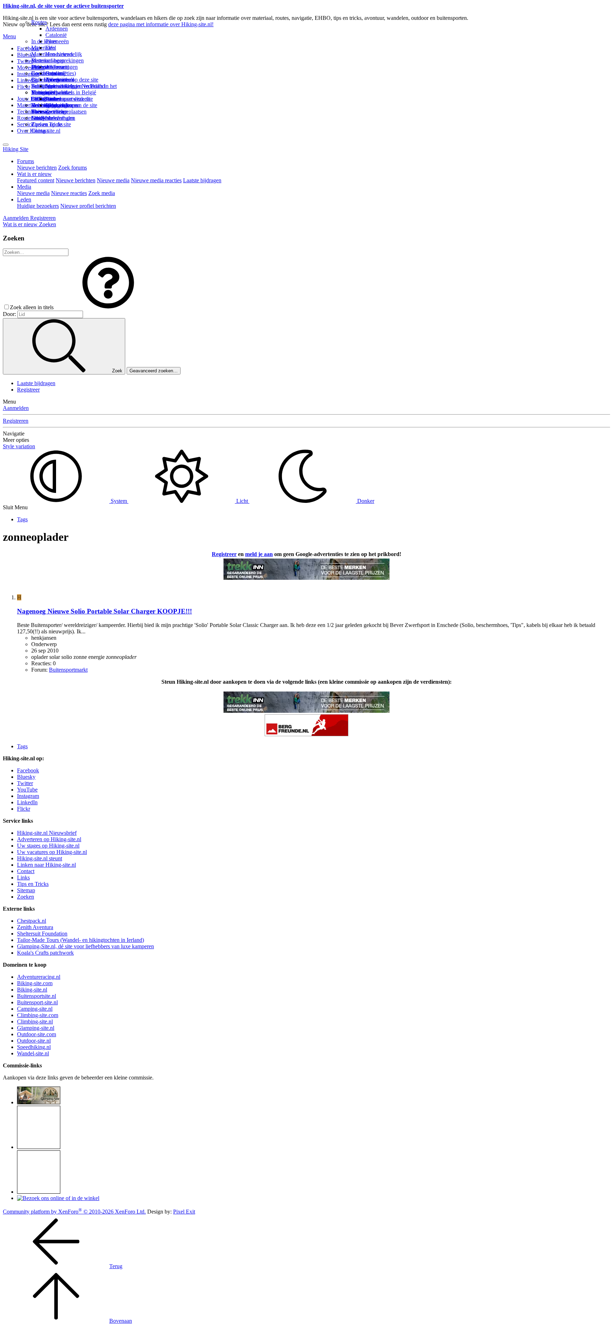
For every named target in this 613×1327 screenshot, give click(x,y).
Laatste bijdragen (202, 180)
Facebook (28, 48)
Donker (365, 501)
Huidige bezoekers (38, 206)
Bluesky (26, 777)
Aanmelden (16, 408)
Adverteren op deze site (71, 80)
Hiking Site (15, 149)
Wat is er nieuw (34, 174)
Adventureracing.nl (38, 977)
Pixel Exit (184, 1212)
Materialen (43, 48)
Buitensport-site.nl (37, 1002)
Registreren (15, 421)
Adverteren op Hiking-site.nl (49, 839)
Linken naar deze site (69, 99)
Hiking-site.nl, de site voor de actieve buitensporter (63, 6)
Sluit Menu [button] (15, 507)
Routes (39, 22)
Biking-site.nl (32, 990)
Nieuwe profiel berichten (88, 206)
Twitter (25, 783)
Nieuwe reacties (69, 193)
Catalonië (56, 35)
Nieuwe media (113, 180)
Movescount (31, 68)
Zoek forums (72, 168)
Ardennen (56, 29)
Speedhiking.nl (34, 1047)
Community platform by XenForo (74, 1212)
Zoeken (25, 897)
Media (24, 187)
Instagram (28, 74)
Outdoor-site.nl (34, 1041)
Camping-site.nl (35, 1009)
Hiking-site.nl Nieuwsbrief (47, 833)
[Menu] (6, 145)
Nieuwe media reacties (156, 180)
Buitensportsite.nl (36, 996)
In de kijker (44, 41)
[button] (108, 307)
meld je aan (259, 554)
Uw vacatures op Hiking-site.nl (52, 852)
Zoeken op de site (51, 124)
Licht (242, 501)
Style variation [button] (19, 446)
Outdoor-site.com (36, 1034)
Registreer (28, 390)
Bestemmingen (48, 60)
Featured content (35, 180)
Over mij (55, 73)
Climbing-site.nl (35, 1021)
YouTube (27, 790)
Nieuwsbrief (45, 118)
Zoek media (101, 193)
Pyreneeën (57, 41)
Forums (25, 161)
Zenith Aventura (35, 927)
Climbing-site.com (37, 1015)
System (118, 501)
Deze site (41, 67)
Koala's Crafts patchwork (45, 953)
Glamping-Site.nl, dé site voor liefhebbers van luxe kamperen (85, 946)
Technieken (30, 112)
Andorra (54, 67)
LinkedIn (27, 802)
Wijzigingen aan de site (71, 105)
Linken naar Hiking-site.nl (46, 865)
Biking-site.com (35, 983)
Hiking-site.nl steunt (39, 858)
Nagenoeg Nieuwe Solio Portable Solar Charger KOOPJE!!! (104, 611)
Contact (40, 131)
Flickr (23, 87)
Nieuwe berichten (37, 168)
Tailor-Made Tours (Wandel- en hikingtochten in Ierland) (80, 940)
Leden (24, 199)
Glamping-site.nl (35, 1028)
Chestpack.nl (31, 921)
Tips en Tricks (33, 884)
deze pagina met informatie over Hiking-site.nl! (161, 24)
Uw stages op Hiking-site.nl (48, 846)
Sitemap (40, 112)
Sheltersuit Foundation (42, 934)
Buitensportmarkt (68, 670)
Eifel (50, 48)
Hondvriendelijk (63, 54)
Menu (9, 36)
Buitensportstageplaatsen (59, 112)
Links (23, 878)
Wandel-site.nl (33, 1053)
